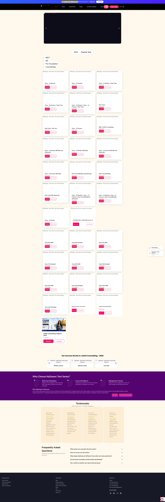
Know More (47, 154)
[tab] (75, 52)
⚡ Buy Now (99, 1)
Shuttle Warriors (59, 482)
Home (56, 6)
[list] (82, 425)
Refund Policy (5, 484)
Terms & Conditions (6, 482)
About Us (58, 492)
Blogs (81, 6)
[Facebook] (110, 493)
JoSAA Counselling (60, 484)
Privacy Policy (5, 480)
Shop (57, 480)
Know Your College (105, 6)
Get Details (59, 341)
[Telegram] (117, 493)
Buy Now (48, 341)
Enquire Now (72, 6)
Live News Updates (91, 6)
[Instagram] (114, 493)
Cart (57, 489)
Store (63, 6)
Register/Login (114, 6)
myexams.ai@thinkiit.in (117, 487)
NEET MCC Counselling (61, 485)
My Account (58, 490)
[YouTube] (120, 493)
